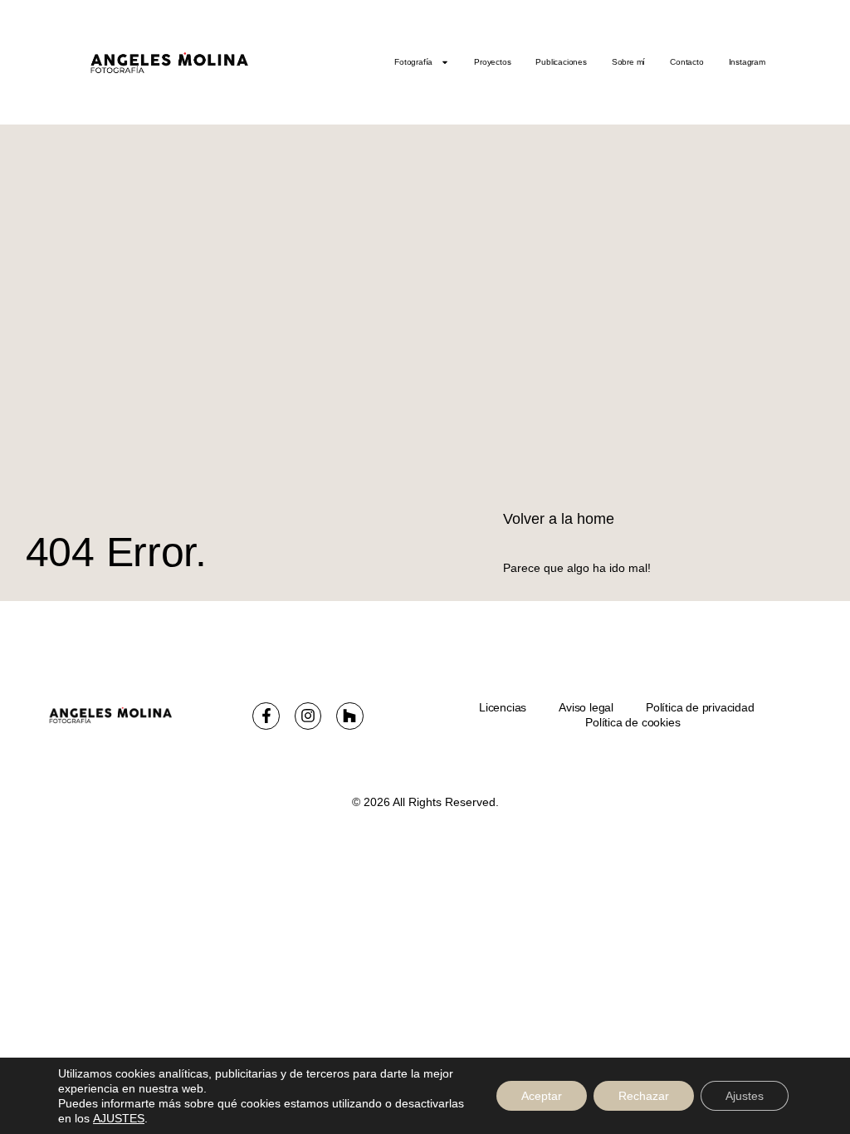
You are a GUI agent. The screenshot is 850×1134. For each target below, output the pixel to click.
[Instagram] (308, 715)
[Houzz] (349, 715)
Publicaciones (560, 61)
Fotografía (413, 61)
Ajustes (744, 1095)
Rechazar (643, 1095)
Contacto (686, 61)
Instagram (747, 61)
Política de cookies (632, 722)
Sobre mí (628, 61)
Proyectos (492, 61)
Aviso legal (586, 707)
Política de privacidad (700, 707)
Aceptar (541, 1095)
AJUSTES (118, 1118)
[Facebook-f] (265, 715)
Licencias (502, 707)
